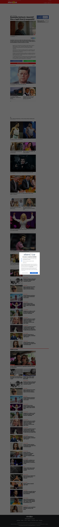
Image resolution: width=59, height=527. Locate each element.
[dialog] (29, 263)
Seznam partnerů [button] (31, 266)
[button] (29, 262)
